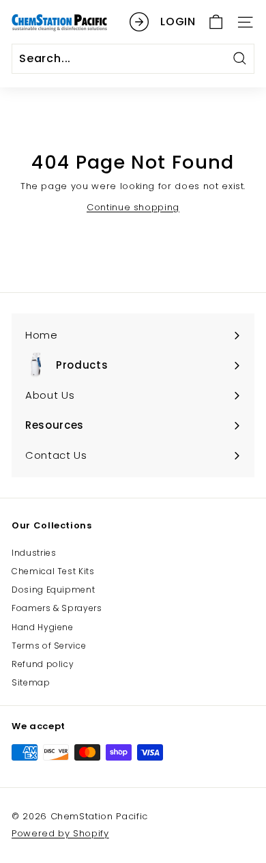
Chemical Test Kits (53, 571)
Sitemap (31, 682)
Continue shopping (133, 207)
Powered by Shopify (60, 833)
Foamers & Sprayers (57, 608)
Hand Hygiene (43, 627)
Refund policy (43, 664)
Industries (34, 552)
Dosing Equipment (53, 589)
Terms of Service (49, 645)
